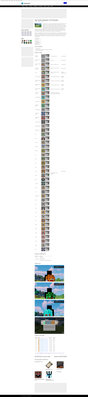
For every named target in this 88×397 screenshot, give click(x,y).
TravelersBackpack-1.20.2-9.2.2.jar (43, 340)
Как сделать (41, 6)
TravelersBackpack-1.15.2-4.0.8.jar (43, 348)
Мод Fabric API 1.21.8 (49, 369)
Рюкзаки (39, 21)
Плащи (21, 0)
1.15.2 (22, 35)
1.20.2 (28, 31)
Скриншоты (37, 43)
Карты (9, 0)
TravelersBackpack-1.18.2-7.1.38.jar (43, 344)
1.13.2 (28, 35)
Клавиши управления (38, 42)
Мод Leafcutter (59, 371)
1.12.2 (30, 35)
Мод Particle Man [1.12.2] (39, 361)
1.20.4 (22, 31)
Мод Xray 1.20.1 (59, 369)
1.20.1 (30, 31)
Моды (7, 0)
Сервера (45, 6)
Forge (42, 21)
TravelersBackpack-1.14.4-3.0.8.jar (43, 349)
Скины (14, 0)
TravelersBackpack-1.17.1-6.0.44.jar (43, 345)
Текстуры (12, 0)
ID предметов (35, 6)
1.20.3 (25, 31)
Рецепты (30, 6)
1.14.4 (25, 35)
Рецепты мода (37, 41)
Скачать (5, 0)
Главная (2, 0)
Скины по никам (18, 0)
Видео (48, 6)
